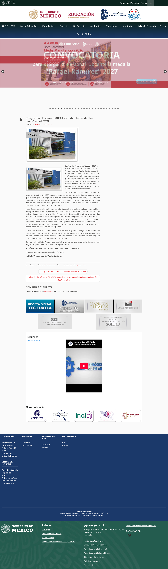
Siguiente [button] (165, 72)
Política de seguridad (92, 561)
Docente (64, 26)
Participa (134, 3)
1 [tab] (50, 108)
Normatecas (7, 445)
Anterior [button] (3, 72)
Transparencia (8, 443)
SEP (4, 475)
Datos (144, 3)
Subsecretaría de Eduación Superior (9, 480)
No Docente (79, 26)
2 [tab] (53, 108)
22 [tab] (109, 108)
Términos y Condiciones (94, 557)
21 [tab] (106, 108)
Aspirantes (95, 26)
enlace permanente (79, 265)
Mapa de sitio (89, 565)
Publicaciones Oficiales (51, 533)
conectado (48, 291)
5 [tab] (61, 108)
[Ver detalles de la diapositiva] (84, 63)
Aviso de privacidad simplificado (97, 553)
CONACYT (47, 445)
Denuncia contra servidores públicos (141, 525)
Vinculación (112, 26)
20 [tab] (104, 108)
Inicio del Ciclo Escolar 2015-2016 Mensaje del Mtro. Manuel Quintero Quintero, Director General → (63, 278)
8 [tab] (70, 108)
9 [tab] (72, 108)
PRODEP (10, 483)
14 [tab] (87, 108)
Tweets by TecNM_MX (33, 340)
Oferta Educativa (28, 26)
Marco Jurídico (48, 537)
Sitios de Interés (9, 456)
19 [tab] (101, 108)
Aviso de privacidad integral (95, 549)
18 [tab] (98, 108)
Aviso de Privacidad (147, 26)
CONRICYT (27, 445)
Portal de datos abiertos (94, 541)
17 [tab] (95, 108)
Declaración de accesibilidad (95, 545)
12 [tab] (81, 108)
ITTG (13, 26)
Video (65, 443)
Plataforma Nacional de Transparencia (58, 541)
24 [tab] (115, 108)
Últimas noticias (51, 265)
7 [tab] (67, 108)
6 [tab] (64, 108)
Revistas (26, 443)
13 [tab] (84, 108)
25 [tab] (118, 108)
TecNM (163, 26)
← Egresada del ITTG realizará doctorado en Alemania (63, 271)
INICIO (5, 26)
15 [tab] (89, 108)
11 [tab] (78, 108)
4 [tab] (58, 108)
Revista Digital (84, 34)
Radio (65, 445)
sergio (50, 124)
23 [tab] (112, 108)
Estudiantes (48, 26)
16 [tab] (92, 108)
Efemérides (7, 453)
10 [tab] (75, 108)
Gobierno (124, 3)
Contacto (127, 26)
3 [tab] (55, 108)
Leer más (88, 535)
